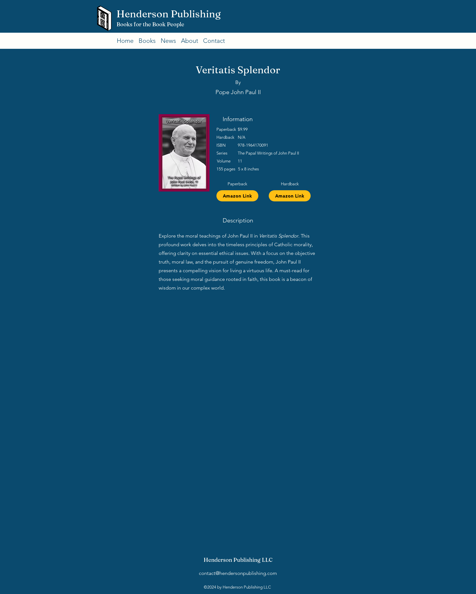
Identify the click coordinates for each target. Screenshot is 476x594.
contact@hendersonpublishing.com (238, 573)
